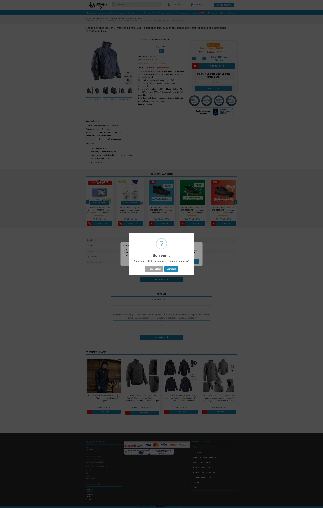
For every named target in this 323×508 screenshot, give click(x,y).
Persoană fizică (154, 269)
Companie (171, 269)
